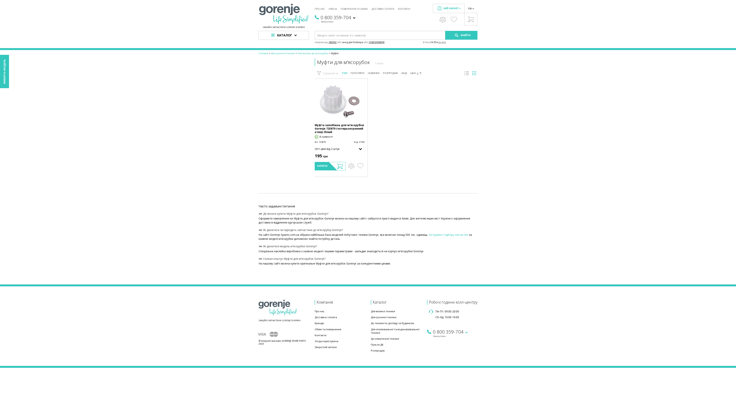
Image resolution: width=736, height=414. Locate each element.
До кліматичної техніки (385, 338)
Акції (404, 73)
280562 (333, 42)
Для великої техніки (383, 311)
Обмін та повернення (328, 329)
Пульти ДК (377, 344)
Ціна (413, 73)
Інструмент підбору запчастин (448, 235)
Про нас (320, 9)
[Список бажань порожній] (454, 19)
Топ (344, 73)
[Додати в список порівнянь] (351, 165)
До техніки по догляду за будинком (392, 323)
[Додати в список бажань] (360, 165)
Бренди (319, 323)
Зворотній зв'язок (326, 347)
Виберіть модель (4, 71)
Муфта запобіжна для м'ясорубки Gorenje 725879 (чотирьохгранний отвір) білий (339, 128)
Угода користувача (326, 341)
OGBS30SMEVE (376, 42)
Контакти (404, 9)
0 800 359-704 (335, 17)
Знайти (465, 35)
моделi (442, 42)
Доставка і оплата (383, 9)
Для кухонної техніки (383, 317)
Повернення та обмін (354, 9)
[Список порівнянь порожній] (442, 19)
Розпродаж (390, 73)
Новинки (374, 73)
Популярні (357, 73)
